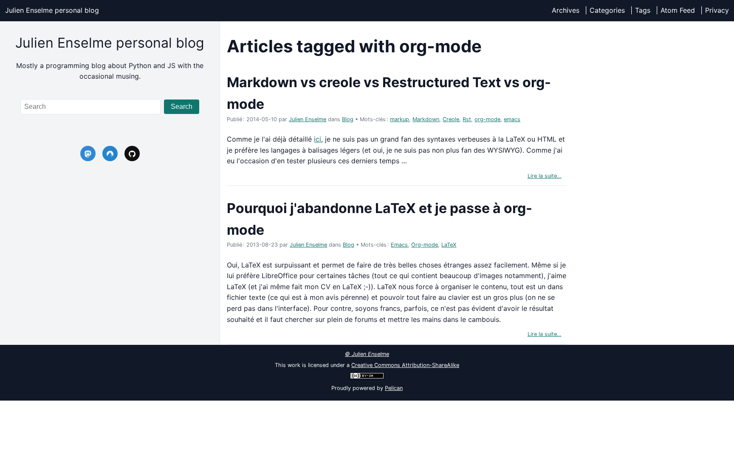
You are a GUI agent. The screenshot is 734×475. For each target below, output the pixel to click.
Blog (347, 119)
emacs (512, 119)
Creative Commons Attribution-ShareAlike (405, 365)
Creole (451, 119)
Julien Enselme (307, 119)
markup (399, 119)
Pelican (394, 388)
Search (181, 106)
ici (317, 139)
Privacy (717, 10)
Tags (642, 10)
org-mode (487, 119)
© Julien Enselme (367, 354)
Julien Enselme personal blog (52, 10)
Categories (607, 10)
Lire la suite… (545, 176)
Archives (565, 10)
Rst (467, 119)
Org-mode (424, 245)
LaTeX (448, 245)
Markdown (425, 119)
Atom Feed (678, 10)
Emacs (399, 245)
